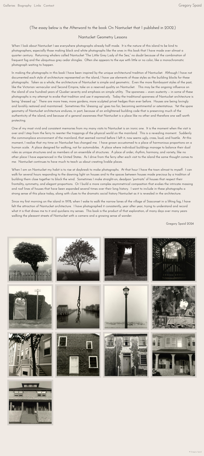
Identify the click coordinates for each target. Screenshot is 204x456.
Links (37, 5)
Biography (24, 5)
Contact (49, 5)
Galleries (9, 5)
